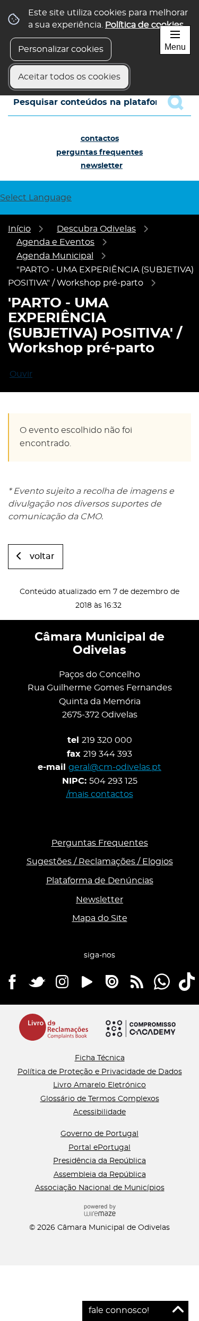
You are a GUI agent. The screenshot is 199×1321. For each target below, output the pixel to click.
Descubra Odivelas (96, 229)
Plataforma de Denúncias (99, 880)
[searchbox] (99, 102)
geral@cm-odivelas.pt (114, 767)
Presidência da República (99, 1161)
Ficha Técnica (100, 1058)
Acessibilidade (99, 1112)
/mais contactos (99, 794)
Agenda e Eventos (55, 242)
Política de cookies (144, 25)
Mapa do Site (99, 918)
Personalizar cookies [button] (60, 49)
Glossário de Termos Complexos (99, 1099)
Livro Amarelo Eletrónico (99, 1085)
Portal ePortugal (99, 1147)
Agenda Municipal (54, 256)
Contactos (100, 139)
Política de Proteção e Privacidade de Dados (100, 1072)
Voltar (42, 556)
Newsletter (102, 166)
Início (19, 229)
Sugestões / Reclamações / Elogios (100, 861)
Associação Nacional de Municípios (100, 1188)
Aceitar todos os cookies (69, 77)
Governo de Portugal (99, 1134)
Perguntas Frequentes (99, 152)
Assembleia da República (100, 1174)
